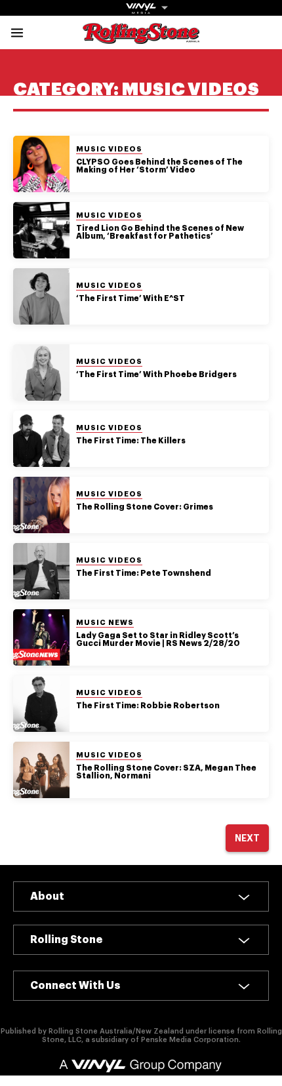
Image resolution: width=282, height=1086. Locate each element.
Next (247, 838)
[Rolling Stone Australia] (141, 38)
